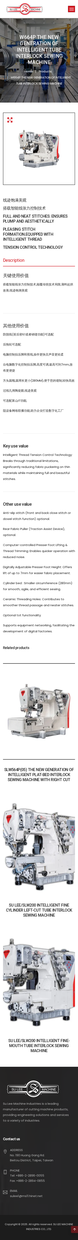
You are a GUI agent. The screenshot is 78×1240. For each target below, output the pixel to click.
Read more (39, 718)
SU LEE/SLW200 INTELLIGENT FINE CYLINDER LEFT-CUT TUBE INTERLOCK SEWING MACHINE (39, 910)
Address (16, 1150)
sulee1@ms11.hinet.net (26, 1196)
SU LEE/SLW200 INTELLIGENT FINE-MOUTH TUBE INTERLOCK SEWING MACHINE (39, 1045)
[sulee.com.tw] (24, 9)
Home (28, 71)
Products (45, 71)
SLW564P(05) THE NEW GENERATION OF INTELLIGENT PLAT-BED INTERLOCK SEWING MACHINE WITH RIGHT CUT (39, 774)
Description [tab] (14, 260)
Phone (15, 1170)
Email (14, 1191)
